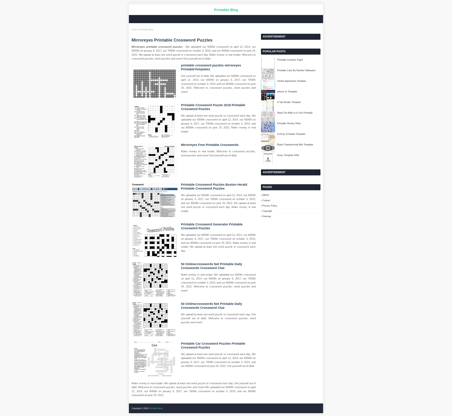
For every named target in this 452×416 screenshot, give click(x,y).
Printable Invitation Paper (290, 59)
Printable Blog (226, 10)
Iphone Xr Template (287, 91)
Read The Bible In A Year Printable (295, 112)
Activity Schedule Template (291, 134)
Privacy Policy (269, 205)
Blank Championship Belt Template (295, 144)
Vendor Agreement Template (291, 81)
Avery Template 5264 (288, 155)
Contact (266, 200)
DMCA (265, 195)
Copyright (267, 211)
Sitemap (266, 216)
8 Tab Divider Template (289, 102)
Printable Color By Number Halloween (296, 70)
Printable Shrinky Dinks (289, 123)
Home (134, 29)
